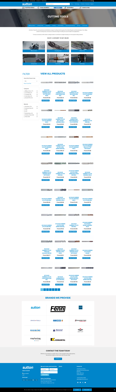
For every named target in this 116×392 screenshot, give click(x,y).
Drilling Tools (40, 25)
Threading (48, 25)
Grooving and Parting (70, 25)
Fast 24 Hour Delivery (29, 7)
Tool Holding (60, 25)
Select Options (45, 100)
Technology (77, 4)
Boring (78, 25)
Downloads (87, 4)
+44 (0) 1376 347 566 (81, 377)
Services (83, 4)
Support (92, 4)
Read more (86, 389)
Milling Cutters (32, 25)
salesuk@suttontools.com (82, 379)
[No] (114, 389)
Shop (72, 4)
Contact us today (86, 7)
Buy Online (58, 7)
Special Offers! (70, 7)
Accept (77, 389)
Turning (54, 25)
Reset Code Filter (27, 83)
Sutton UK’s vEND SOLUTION (46, 381)
